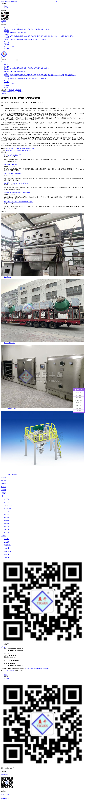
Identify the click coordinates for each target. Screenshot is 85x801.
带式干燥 (39, 36)
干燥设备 (50, 36)
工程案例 (6, 38)
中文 (5, 6)
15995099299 (4, 774)
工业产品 (6, 39)
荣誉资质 (23, 29)
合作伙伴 (12, 29)
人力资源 (6, 44)
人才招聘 (6, 46)
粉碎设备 (67, 36)
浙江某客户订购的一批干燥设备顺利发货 (16, 183)
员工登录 (3, 21)
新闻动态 (6, 31)
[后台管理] (46, 668)
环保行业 (25, 39)
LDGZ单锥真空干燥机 (10, 474)
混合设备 (61, 36)
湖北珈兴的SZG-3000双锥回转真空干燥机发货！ (20, 148)
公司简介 (6, 29)
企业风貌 (35, 29)
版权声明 (28, 668)
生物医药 (12, 39)
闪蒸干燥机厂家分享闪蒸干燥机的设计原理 (18, 150)
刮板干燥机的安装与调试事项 (12, 174)
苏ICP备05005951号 (36, 668)
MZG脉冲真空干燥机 (10, 409)
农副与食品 (31, 39)
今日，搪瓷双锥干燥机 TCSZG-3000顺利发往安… (18, 202)
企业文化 (18, 29)
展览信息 (23, 32)
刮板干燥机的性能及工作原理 (12, 155)
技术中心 (18, 32)
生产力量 (40, 29)
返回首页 (3, 22)
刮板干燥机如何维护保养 (11, 164)
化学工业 (37, 39)
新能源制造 (18, 39)
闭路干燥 (44, 36)
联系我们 (6, 48)
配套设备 (73, 36)
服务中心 (6, 41)
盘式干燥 (33, 36)
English (6, 7)
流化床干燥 (27, 36)
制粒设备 (56, 36)
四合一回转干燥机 (9, 343)
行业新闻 (12, 32)
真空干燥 (12, 36)
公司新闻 (6, 32)
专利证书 (29, 29)
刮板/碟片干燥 (19, 36)
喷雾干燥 (6, 36)
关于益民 (6, 27)
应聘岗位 (12, 46)
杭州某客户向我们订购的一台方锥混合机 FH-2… (18, 192)
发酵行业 (43, 39)
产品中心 (6, 34)
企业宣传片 (46, 29)
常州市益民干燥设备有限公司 (9, 1)
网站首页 (6, 64)
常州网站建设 (11, 670)
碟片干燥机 (7, 277)
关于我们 (6, 66)
